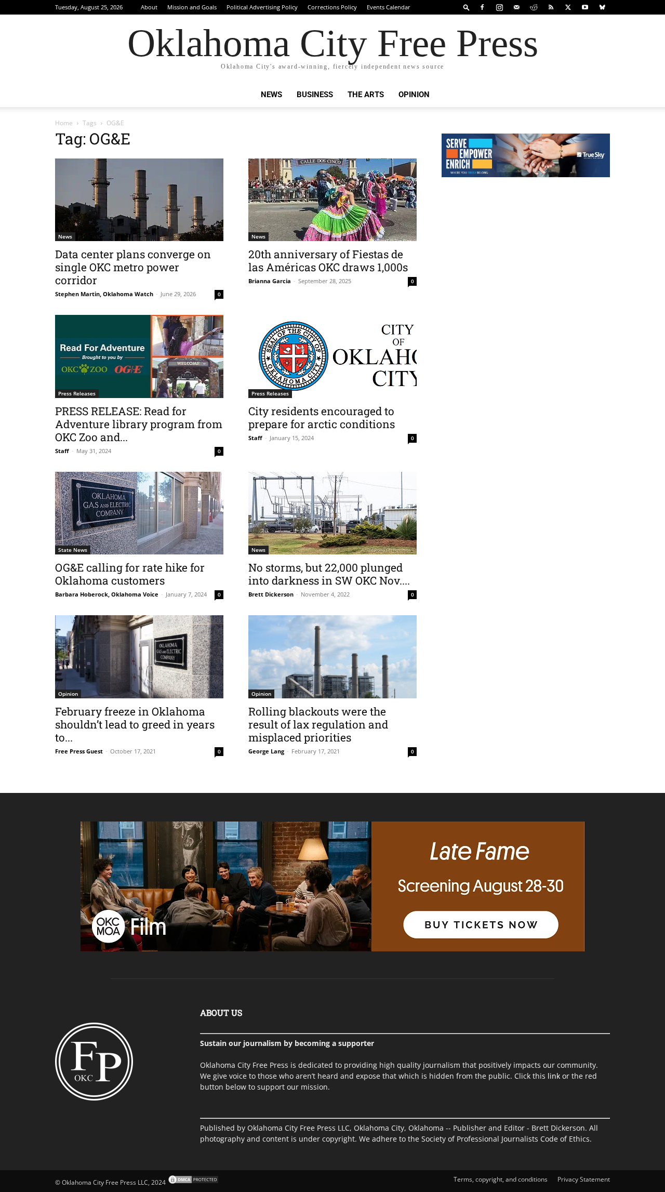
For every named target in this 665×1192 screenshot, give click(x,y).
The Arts (366, 94)
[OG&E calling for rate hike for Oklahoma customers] (139, 513)
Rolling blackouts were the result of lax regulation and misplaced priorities (318, 724)
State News (72, 549)
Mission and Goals (192, 7)
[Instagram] (499, 7)
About (149, 7)
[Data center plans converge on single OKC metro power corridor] (139, 199)
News (271, 94)
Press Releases (77, 393)
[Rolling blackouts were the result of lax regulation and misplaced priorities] (332, 656)
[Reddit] (533, 7)
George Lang (266, 751)
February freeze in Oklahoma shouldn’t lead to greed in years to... (135, 724)
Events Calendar (388, 7)
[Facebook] (482, 7)
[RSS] (550, 7)
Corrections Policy (332, 7)
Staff (62, 451)
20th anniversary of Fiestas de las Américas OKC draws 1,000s (328, 260)
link (554, 1076)
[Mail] (516, 7)
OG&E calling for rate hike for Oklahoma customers (130, 574)
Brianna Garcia (269, 281)
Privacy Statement (583, 1179)
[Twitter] (568, 7)
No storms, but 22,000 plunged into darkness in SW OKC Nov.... (329, 574)
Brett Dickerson (271, 594)
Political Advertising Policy (262, 7)
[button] (466, 7)
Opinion (414, 94)
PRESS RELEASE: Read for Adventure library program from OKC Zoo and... (138, 424)
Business (315, 94)
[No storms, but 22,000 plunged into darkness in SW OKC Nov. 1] (332, 513)
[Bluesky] (602, 7)
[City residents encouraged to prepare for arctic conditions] (332, 356)
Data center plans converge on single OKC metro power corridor (133, 267)
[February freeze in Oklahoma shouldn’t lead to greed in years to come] (139, 656)
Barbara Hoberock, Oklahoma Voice (106, 594)
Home (64, 122)
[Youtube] (585, 7)
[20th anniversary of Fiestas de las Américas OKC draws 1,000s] (332, 199)
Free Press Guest (79, 751)
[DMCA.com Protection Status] (192, 1182)
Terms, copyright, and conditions (501, 1179)
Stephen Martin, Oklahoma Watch (104, 294)
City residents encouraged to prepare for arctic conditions (321, 417)
